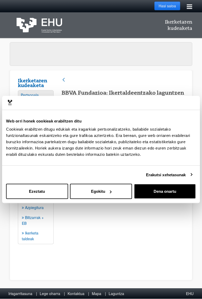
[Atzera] (64, 80)
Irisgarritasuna (20, 293)
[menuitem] (36, 95)
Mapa (96, 293)
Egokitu (98, 191)
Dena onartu (165, 191)
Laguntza (116, 293)
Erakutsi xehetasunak (166, 174)
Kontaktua (76, 293)
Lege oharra (50, 293)
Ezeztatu (37, 191)
